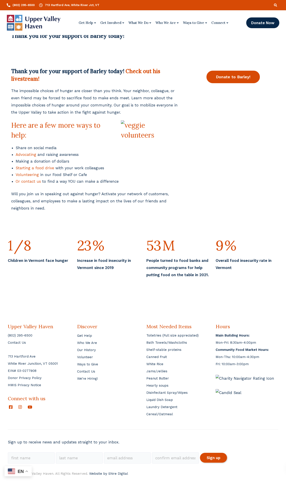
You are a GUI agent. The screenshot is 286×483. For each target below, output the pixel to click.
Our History (86, 350)
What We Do (138, 23)
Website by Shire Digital (108, 474)
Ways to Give (193, 23)
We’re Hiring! (87, 379)
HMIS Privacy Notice (24, 385)
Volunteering (27, 174)
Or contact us (28, 181)
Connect (218, 23)
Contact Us (17, 343)
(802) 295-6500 (20, 335)
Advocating (26, 154)
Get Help (86, 23)
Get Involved (110, 23)
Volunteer (85, 357)
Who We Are (166, 23)
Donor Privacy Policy (25, 378)
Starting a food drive (35, 168)
